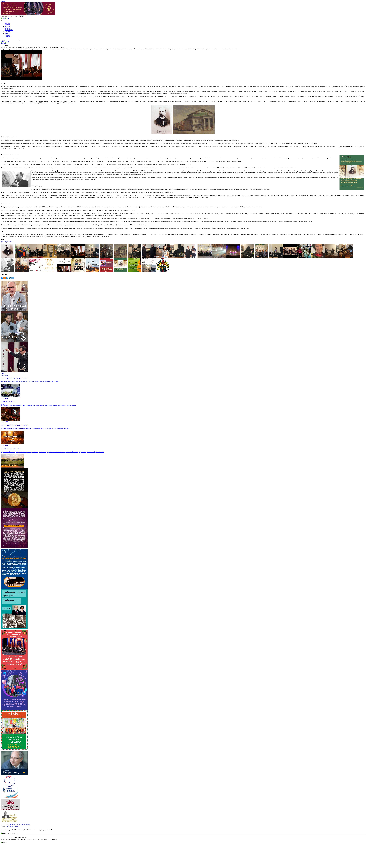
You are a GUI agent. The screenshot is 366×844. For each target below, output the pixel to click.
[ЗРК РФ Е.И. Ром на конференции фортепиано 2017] (346, 257)
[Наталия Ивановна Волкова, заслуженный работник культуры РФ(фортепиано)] (318, 257)
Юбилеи (3, 43)
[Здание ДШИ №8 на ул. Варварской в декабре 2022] (107, 257)
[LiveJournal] (10, 278)
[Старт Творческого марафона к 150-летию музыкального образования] (64, 271)
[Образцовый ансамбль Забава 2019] (36, 257)
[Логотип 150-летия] (50, 271)
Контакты (8, 37)
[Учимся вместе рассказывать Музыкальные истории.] (107, 271)
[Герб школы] (163, 271)
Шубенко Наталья (6, 241)
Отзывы (7, 35)
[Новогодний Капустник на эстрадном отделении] (304, 257)
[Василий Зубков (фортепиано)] (177, 257)
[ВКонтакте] (2, 278)
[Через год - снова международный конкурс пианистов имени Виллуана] (121, 271)
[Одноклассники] (4, 278)
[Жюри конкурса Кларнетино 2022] (92, 257)
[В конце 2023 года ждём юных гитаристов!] (135, 271)
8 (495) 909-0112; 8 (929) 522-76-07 (19, 825)
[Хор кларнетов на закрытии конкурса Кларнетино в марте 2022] (64, 257)
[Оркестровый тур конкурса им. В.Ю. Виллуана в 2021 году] (276, 257)
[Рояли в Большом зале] (248, 257)
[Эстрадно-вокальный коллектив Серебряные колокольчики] (22, 257)
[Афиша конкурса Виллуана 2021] (78, 271)
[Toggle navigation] (1, 20)
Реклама (7, 33)
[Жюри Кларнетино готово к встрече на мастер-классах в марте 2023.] (149, 271)
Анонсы (7, 28)
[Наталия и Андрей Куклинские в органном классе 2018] (149, 257)
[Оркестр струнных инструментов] (290, 257)
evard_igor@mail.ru (12, 826)
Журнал (7, 25)
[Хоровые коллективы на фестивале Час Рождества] (219, 257)
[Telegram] (12, 278)
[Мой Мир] (7, 278)
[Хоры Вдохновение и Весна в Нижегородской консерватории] (205, 257)
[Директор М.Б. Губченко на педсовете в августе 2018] (163, 257)
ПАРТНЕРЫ (9, 30)
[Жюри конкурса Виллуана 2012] (22, 271)
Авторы (7, 31)
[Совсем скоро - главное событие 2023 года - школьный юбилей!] (92, 271)
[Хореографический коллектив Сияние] (233, 257)
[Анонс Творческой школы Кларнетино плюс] (36, 271)
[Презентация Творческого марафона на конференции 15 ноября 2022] (78, 257)
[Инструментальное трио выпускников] (332, 257)
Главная (7, 23)
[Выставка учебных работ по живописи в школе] (50, 257)
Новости (7, 26)
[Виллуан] (8, 257)
